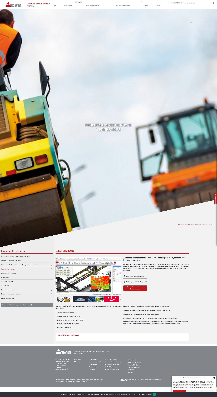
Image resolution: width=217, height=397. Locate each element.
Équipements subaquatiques (113, 362)
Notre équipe (93, 364)
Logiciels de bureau (199, 224)
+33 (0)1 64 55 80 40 (63, 359)
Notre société (68, 5)
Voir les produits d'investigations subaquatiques (16, 305)
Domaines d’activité (95, 362)
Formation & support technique (134, 368)
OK (154, 394)
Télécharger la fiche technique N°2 (136, 282)
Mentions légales (149, 379)
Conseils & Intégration (134, 365)
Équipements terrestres (112, 364)
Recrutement (93, 367)
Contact (158, 5)
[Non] (215, 394)
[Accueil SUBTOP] (55, 5)
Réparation (131, 372)
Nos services (132, 360)
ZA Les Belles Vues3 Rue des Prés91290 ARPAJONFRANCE (63, 364)
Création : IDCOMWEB (132, 379)
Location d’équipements (123, 5)
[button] (213, 378)
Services (145, 5)
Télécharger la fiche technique (135, 276)
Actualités (92, 369)
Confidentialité (157, 379)
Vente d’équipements (92, 5)
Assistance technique (134, 362)
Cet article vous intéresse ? (135, 288)
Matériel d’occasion (110, 367)
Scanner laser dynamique (187, 224)
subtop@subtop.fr (62, 369)
